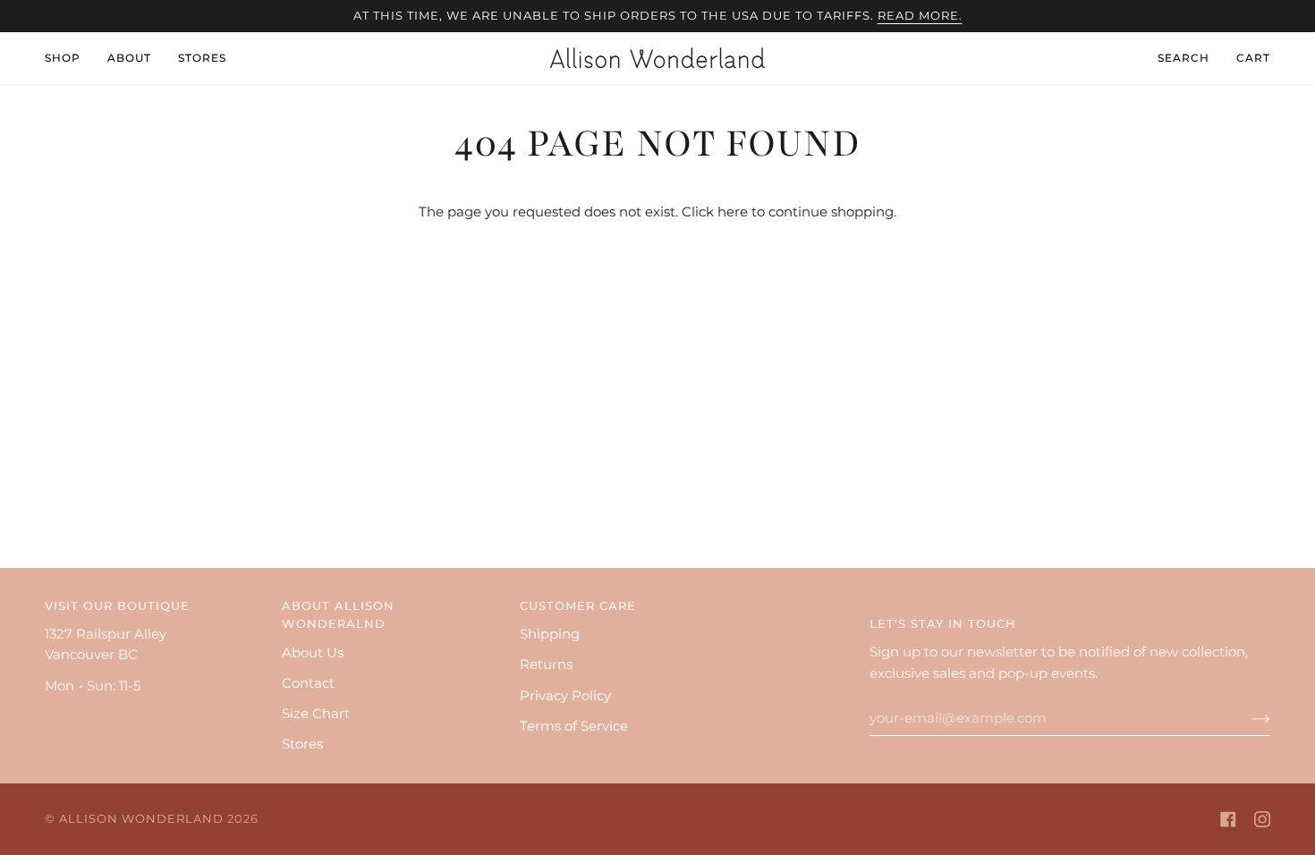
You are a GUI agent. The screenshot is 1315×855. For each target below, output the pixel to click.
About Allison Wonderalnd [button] (338, 615)
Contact (308, 683)
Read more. (920, 15)
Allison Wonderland (141, 818)
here (732, 212)
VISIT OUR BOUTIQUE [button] (117, 606)
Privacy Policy (565, 696)
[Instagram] (1262, 819)
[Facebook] (1228, 819)
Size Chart (316, 714)
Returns (546, 664)
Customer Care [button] (578, 606)
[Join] (1246, 718)
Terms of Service (574, 726)
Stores (302, 744)
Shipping (550, 634)
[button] (69, 58)
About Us (313, 653)
